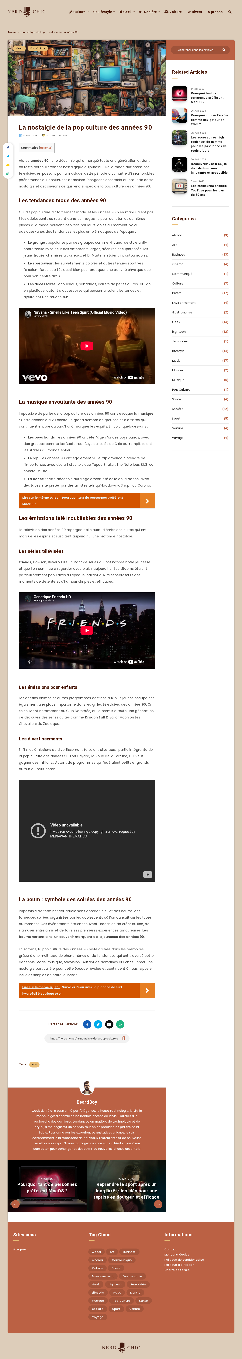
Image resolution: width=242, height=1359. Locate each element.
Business (178, 254)
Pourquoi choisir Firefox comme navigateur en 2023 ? (209, 120)
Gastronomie (182, 312)
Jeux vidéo (180, 341)
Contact (170, 1249)
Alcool (177, 235)
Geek (127, 12)
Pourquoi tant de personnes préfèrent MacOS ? (207, 98)
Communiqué (182, 274)
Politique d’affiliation (179, 1265)
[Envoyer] (224, 49)
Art (174, 245)
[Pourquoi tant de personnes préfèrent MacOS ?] (179, 93)
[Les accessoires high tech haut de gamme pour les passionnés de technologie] (179, 137)
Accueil (12, 32)
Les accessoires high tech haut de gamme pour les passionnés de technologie (209, 144)
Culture (79, 12)
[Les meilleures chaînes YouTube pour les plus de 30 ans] (179, 186)
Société (150, 12)
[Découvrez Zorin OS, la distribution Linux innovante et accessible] (179, 164)
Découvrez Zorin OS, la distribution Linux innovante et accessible (209, 168)
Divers (196, 12)
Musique (178, 380)
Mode (176, 360)
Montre (177, 370)
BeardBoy (87, 1102)
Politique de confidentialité (184, 1260)
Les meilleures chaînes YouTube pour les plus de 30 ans (209, 190)
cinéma (178, 264)
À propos (215, 12)
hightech (179, 332)
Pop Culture (37, 48)
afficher (45, 148)
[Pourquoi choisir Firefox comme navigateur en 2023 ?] (179, 115)
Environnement (184, 303)
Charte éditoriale (177, 1270)
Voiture (175, 12)
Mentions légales (176, 1254)
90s (34, 1064)
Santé (176, 399)
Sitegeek (19, 1249)
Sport (176, 418)
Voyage (178, 438)
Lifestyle (104, 12)
